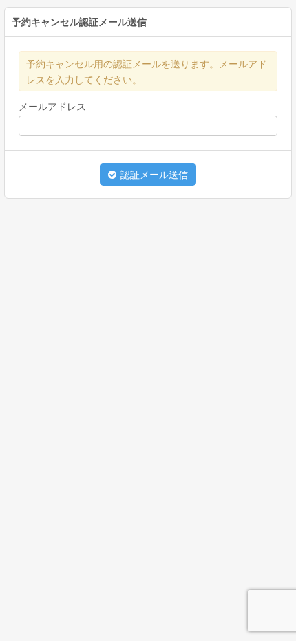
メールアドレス (52, 106)
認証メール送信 (153, 174)
